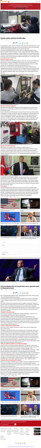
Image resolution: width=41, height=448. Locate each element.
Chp (1, 375)
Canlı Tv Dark (9, 428)
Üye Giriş (2, 436)
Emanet (5, 375)
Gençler (12, 375)
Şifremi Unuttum (3, 439)
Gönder (4, 254)
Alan (2, 196)
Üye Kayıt (2, 437)
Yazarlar (27, 431)
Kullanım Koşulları (27, 446)
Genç (9, 375)
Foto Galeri (27, 428)
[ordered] (14, 254)
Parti (16, 375)
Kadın (7, 196)
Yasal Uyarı (32, 446)
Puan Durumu (16, 431)
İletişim (12, 446)
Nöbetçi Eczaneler (10, 431)
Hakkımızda (9, 446)
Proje (14, 196)
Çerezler (20, 446)
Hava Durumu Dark (4, 428)
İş (4, 196)
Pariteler (22, 434)
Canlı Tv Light (3, 431)
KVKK (23, 446)
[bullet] (16, 254)
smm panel (9, 434)
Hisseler (22, 431)
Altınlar (22, 428)
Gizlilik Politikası (16, 446)
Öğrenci (11, 196)
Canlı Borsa (16, 428)
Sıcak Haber (28, 434)
